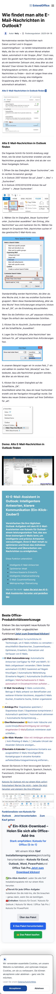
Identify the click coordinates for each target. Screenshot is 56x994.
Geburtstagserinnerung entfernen (31, 760)
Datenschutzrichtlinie (27, 982)
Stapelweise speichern (30, 707)
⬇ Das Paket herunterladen (28, 922)
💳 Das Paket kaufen (28, 931)
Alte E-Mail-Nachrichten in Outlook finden (23, 90)
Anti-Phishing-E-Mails (17, 741)
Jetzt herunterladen (25, 812)
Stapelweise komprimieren (38, 710)
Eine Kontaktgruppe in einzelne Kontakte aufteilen (24, 756)
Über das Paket (28, 913)
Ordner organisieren (42, 699)
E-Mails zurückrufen (35, 688)
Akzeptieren (15, 988)
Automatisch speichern (16, 714)
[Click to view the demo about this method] (46, 90)
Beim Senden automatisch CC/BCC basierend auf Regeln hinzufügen (27, 669)
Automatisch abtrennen (41, 714)
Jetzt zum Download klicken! (32, 633)
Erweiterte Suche (22, 699)
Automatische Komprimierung (21, 718)
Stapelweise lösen (14, 710)
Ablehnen (39, 988)
